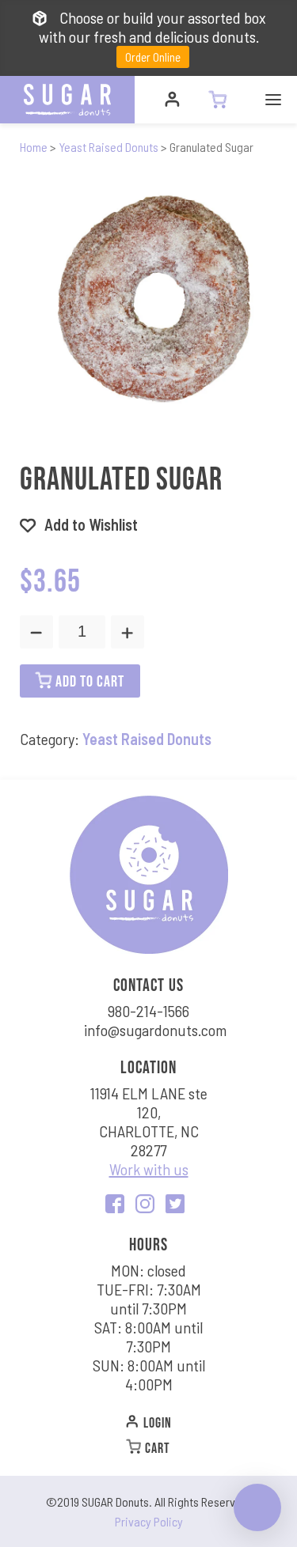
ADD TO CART (88, 680)
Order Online (153, 57)
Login (156, 1422)
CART (156, 1447)
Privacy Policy (149, 1521)
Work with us (148, 1168)
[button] (79, 524)
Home (34, 146)
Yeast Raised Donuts (108, 146)
